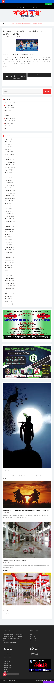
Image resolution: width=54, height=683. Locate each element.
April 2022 (7, 273)
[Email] (36, 7)
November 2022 (8, 255)
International (8, 113)
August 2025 (8, 170)
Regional (7, 123)
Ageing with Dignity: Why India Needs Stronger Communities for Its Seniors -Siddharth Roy (26, 510)
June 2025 (7, 175)
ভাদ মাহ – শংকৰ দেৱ (7, 608)
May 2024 (7, 208)
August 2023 (8, 231)
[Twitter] (20, 7)
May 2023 (7, 239)
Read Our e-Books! (48, 682)
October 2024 (8, 195)
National (7, 115)
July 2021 (7, 296)
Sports (6, 66)
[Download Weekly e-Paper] (5, 674)
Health (6, 110)
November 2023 (8, 224)
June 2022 (7, 268)
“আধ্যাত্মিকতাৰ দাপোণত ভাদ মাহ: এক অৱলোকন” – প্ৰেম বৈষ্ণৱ (14, 560)
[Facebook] (17, 7)
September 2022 (9, 260)
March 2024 (8, 213)
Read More (5, 478)
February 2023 (8, 247)
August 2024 (8, 201)
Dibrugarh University (35, 645)
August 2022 (8, 262)
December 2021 (8, 283)
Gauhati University (34, 640)
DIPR (31, 634)
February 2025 (8, 185)
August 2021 (8, 293)
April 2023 (7, 242)
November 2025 (8, 162)
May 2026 (7, 146)
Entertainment (8, 108)
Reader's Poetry (8, 120)
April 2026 (7, 149)
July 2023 (7, 234)
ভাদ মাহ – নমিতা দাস (7, 471)
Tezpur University (34, 642)
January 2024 (8, 219)
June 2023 (7, 237)
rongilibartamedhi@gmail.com (10, 642)
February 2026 (8, 154)
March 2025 (8, 182)
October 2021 (8, 288)
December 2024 (8, 190)
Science (7, 126)
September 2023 (9, 229)
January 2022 (8, 280)
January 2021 (8, 304)
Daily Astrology (8, 102)
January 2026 (8, 157)
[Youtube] (23, 7)
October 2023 (8, 226)
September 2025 (9, 167)
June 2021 (7, 298)
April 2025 (7, 180)
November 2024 (8, 193)
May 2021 (7, 301)
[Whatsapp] (33, 7)
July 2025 (7, 172)
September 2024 (9, 198)
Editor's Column (9, 105)
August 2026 (8, 139)
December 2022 (8, 252)
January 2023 (8, 249)
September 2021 (9, 291)
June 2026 (7, 144)
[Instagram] (27, 7)
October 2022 (8, 257)
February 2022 (8, 278)
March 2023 (8, 244)
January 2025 (8, 188)
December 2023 (8, 221)
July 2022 (7, 265)
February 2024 (8, 216)
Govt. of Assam (33, 636)
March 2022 (8, 275)
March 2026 (8, 152)
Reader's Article (8, 118)
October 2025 (8, 164)
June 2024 (7, 206)
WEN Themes (49, 680)
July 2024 (7, 203)
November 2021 (8, 286)
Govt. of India (33, 638)
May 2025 (7, 177)
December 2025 (8, 159)
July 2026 (7, 141)
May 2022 (7, 270)
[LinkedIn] (30, 7)
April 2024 (7, 211)
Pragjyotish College (34, 647)
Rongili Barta (19, 36)
